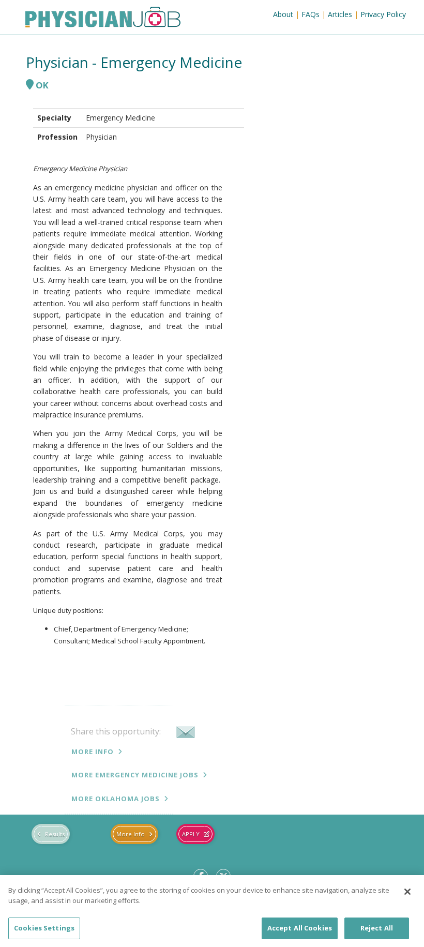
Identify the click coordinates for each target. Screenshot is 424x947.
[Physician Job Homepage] (103, 19)
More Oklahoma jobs (115, 798)
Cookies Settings (44, 928)
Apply (191, 834)
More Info (92, 751)
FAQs (310, 14)
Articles (340, 14)
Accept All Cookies (299, 928)
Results (55, 834)
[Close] (407, 891)
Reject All (376, 928)
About (283, 14)
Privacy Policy (383, 14)
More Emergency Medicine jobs (135, 774)
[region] (212, 911)
